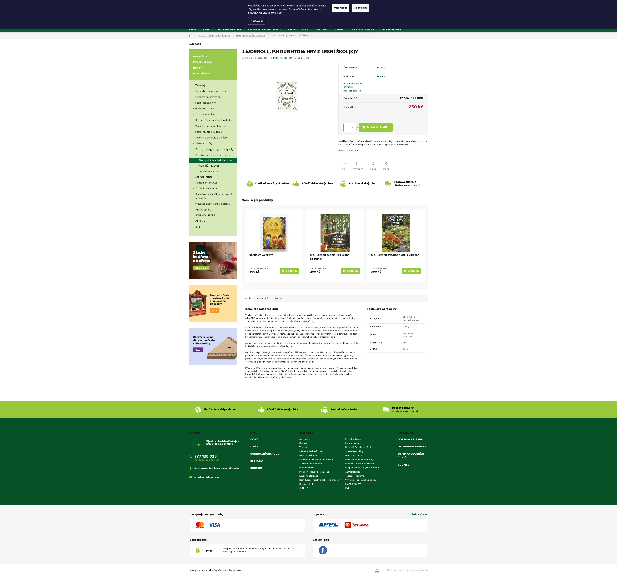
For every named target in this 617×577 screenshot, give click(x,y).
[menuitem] (192, 29)
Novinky (197, 68)
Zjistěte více (417, 514)
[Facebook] (323, 550)
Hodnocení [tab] (262, 298)
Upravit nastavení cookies (256, 570)
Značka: (302, 58)
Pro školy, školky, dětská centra (212, 155)
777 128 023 (205, 456)
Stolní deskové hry (205, 103)
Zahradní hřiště (203, 177)
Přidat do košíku (377, 127)
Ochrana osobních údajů (411, 456)
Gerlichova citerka (205, 108)
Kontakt (256, 468)
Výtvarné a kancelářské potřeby (212, 204)
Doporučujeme (202, 73)
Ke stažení (257, 461)
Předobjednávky (202, 62)
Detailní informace (347, 150)
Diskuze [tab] (278, 298)
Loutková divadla (204, 114)
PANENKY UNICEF (205, 215)
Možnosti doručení (352, 90)
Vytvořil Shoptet (389, 570)
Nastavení (257, 21)
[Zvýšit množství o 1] (357, 125)
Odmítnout (340, 8)
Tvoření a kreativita (206, 188)
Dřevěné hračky (203, 143)
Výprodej (200, 85)
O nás (254, 447)
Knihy (198, 227)
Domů (254, 440)
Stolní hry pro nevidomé (208, 132)
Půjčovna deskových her (208, 97)
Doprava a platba (410, 440)
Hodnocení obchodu (264, 454)
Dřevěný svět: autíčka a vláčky (211, 137)
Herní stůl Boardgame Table (210, 91)
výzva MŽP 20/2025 (209, 166)
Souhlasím (360, 8)
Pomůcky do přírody (209, 171)
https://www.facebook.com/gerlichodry (217, 468)
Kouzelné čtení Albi (206, 182)
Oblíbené (200, 221)
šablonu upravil (413, 570)
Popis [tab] (248, 298)
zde (281, 13)
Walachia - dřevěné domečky (210, 126)
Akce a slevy (200, 56)
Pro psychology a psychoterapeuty (214, 149)
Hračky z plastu (203, 209)
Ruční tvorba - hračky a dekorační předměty (213, 196)
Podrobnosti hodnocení (281, 58)
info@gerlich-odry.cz (206, 477)
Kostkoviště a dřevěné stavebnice (213, 120)
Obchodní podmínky (412, 447)
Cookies (403, 465)
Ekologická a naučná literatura (215, 160)
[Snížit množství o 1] (357, 130)
